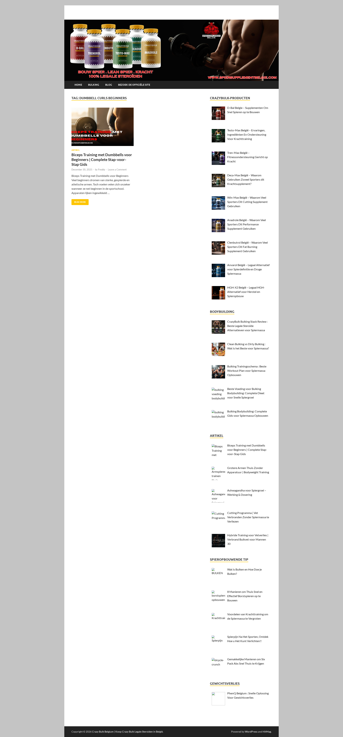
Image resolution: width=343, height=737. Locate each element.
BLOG (108, 84)
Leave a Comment (117, 169)
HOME (78, 84)
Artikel (75, 150)
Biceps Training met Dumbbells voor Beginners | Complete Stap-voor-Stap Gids (101, 159)
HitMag (267, 731)
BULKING (93, 84)
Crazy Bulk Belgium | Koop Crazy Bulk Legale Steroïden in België (127, 731)
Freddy (101, 169)
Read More (78, 201)
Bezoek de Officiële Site (134, 84)
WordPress (251, 731)
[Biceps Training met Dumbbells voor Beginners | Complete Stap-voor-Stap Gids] (102, 127)
